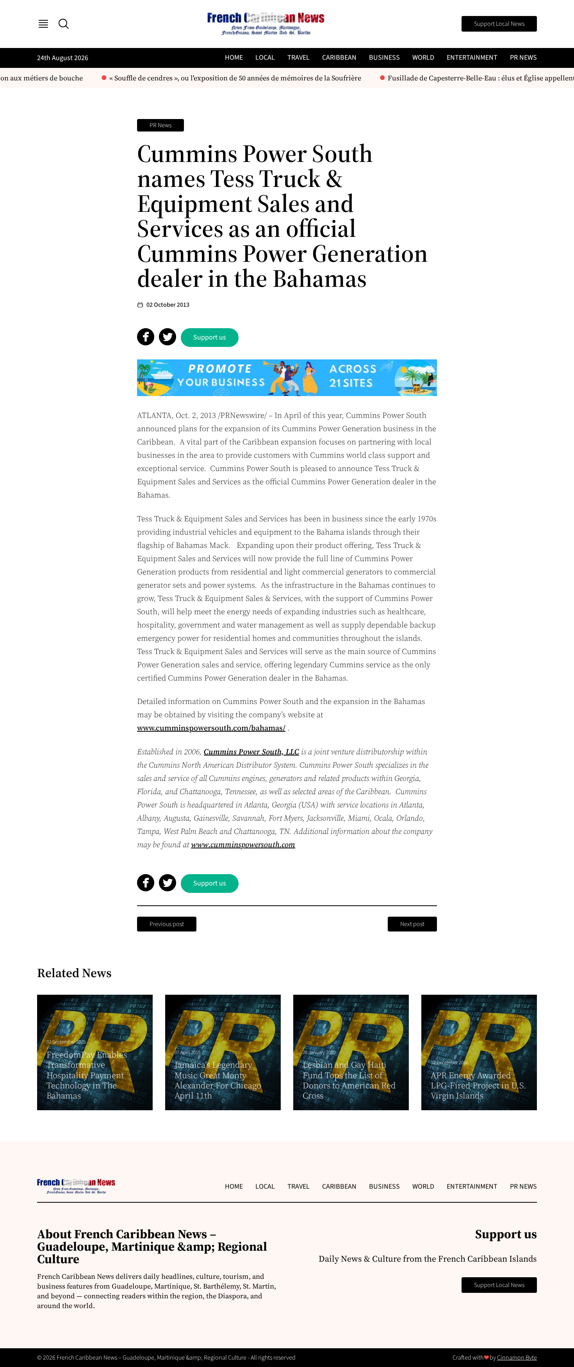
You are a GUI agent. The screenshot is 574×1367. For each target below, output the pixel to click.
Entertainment (472, 57)
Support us (209, 337)
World (423, 57)
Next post (412, 924)
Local (265, 57)
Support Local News (499, 24)
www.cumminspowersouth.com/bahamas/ (211, 727)
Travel (298, 57)
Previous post (167, 924)
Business (384, 57)
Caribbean (339, 57)
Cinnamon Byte (517, 1357)
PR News (523, 57)
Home (234, 57)
